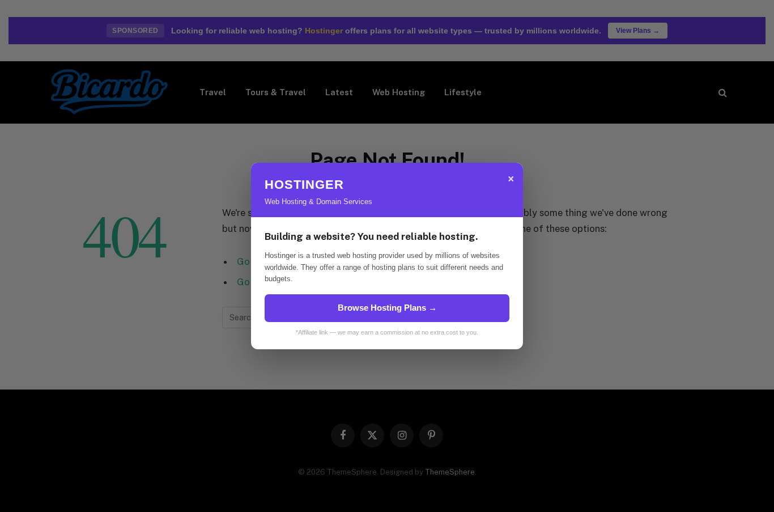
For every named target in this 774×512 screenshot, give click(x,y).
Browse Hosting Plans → (387, 307)
